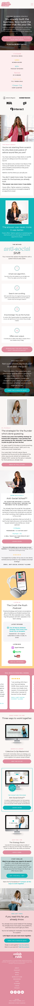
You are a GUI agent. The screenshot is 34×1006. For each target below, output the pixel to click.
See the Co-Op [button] (17, 761)
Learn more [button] (17, 807)
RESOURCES (17, 979)
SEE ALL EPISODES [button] (17, 662)
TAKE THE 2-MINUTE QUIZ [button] (17, 390)
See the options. (24, 945)
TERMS (17, 985)
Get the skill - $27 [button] (17, 875)
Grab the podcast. (24, 947)
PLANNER (17, 983)
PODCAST (17, 970)
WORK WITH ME (17, 976)
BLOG (17, 974)
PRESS (17, 972)
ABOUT (17, 968)
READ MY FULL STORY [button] (17, 464)
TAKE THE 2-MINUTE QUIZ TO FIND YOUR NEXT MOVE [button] (17, 38)
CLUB (17, 981)
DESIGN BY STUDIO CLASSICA (17, 1003)
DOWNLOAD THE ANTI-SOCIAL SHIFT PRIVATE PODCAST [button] (17, 349)
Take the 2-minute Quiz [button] (17, 940)
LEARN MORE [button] (17, 541)
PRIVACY (17, 988)
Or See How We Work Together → (17, 44)
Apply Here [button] (17, 852)
